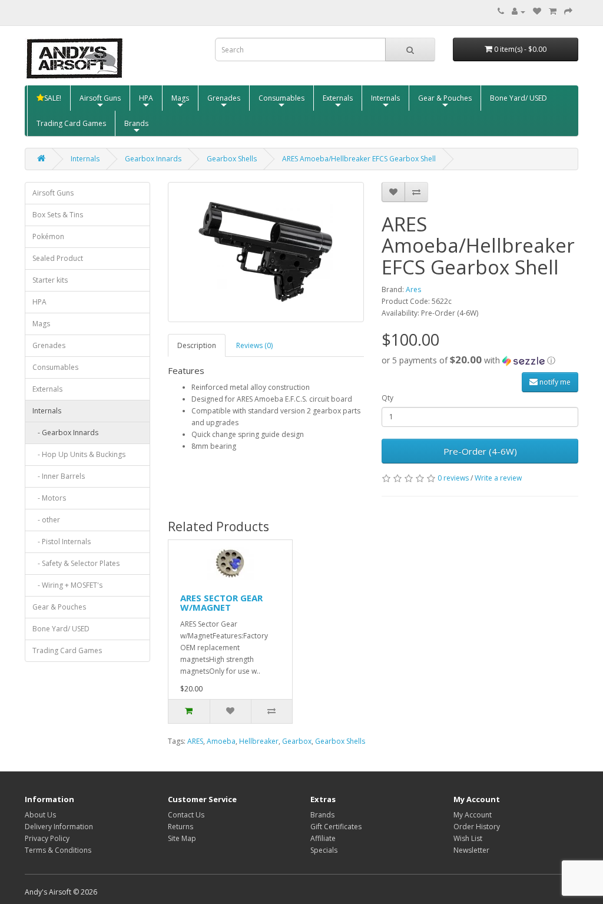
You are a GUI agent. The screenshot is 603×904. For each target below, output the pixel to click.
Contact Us (186, 815)
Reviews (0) (254, 345)
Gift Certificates (336, 827)
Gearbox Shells (232, 159)
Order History (476, 827)
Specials (323, 850)
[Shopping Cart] (552, 11)
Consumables (281, 98)
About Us (40, 815)
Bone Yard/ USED (518, 98)
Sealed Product (57, 258)
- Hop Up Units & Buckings (78, 454)
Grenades (223, 98)
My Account (472, 815)
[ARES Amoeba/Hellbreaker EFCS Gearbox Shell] (266, 252)
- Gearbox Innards (65, 433)
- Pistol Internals (61, 542)
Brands (136, 123)
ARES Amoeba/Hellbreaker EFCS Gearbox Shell (359, 159)
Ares (413, 289)
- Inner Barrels (58, 476)
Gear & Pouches (445, 98)
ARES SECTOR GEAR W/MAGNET (221, 603)
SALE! (52, 98)
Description (196, 345)
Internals (385, 98)
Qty (387, 398)
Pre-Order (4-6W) (480, 451)
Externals (338, 98)
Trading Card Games (71, 123)
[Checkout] (568, 11)
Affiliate (323, 838)
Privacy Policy (47, 838)
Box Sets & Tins (57, 215)
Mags (180, 98)
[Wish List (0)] (537, 11)
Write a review (498, 478)
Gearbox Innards (153, 159)
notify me (554, 382)
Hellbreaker (259, 741)
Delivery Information (59, 827)
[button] (480, 360)
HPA (146, 98)
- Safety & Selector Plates (76, 563)
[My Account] (518, 11)
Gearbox (297, 741)
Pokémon (48, 236)
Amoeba (221, 741)
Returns (180, 827)
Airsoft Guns (100, 98)
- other (46, 520)
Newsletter (471, 850)
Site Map (182, 838)
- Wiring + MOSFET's (67, 585)
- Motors (49, 498)
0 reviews (453, 478)
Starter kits (50, 280)
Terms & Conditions (58, 850)
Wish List (467, 838)
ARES (195, 741)
